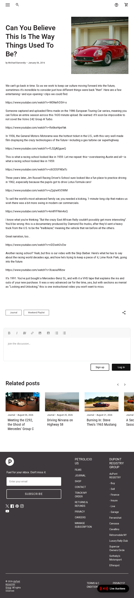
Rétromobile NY (118, 535)
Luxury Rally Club (118, 540)
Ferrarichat (115, 517)
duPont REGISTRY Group (13, 584)
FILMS (78, 469)
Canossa (114, 523)
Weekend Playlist (36, 312)
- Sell (112, 489)
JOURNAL (80, 475)
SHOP (78, 481)
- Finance (114, 494)
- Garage (114, 512)
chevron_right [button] (125, 385)
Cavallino (114, 529)
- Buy (112, 483)
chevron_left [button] (118, 385)
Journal (13, 312)
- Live (112, 506)
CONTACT (80, 487)
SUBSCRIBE (34, 494)
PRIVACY (80, 511)
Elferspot (114, 565)
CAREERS (80, 517)
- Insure (113, 500)
